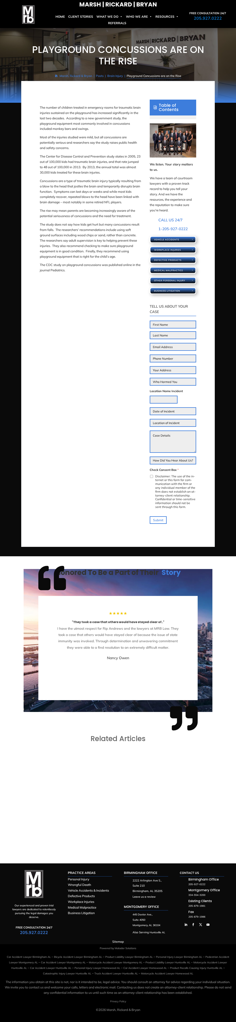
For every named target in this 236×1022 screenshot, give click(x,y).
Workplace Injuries (167, 249)
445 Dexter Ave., (142, 914)
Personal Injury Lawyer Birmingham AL (179, 957)
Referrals (117, 23)
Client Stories (80, 16)
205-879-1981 (196, 905)
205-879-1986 (196, 916)
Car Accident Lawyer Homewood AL (145, 968)
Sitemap (118, 941)
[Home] (28, 23)
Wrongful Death (79, 885)
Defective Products (167, 260)
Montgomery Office (141, 907)
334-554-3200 (196, 894)
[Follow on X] (201, 925)
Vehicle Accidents (166, 239)
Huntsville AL (157, 932)
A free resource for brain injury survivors (61, 826)
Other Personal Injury (169, 280)
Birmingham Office (140, 873)
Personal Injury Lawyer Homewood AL (97, 968)
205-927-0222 (196, 884)
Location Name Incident (166, 391)
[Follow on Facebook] (193, 925)
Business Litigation (167, 290)
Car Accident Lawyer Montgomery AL (63, 962)
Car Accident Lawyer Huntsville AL (50, 968)
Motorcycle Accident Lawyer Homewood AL (167, 973)
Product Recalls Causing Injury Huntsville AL (196, 968)
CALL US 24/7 (170, 219)
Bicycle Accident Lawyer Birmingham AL (78, 957)
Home (60, 16)
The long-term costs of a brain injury (58, 762)
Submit (158, 520)
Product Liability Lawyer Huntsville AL (167, 962)
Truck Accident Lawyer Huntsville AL (116, 973)
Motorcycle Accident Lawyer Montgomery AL (115, 962)
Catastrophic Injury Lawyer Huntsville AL (67, 973)
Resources (164, 16)
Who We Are (137, 16)
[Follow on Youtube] (208, 925)
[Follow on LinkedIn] (186, 925)
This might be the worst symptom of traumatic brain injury (75, 794)
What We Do (107, 16)
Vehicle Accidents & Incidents (88, 890)
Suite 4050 (139, 919)
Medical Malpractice (168, 270)
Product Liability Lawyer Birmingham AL (129, 957)
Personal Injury (78, 879)
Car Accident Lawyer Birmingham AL (29, 957)
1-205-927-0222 (173, 228)
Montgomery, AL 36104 (146, 925)
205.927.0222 (208, 18)
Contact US (189, 873)
